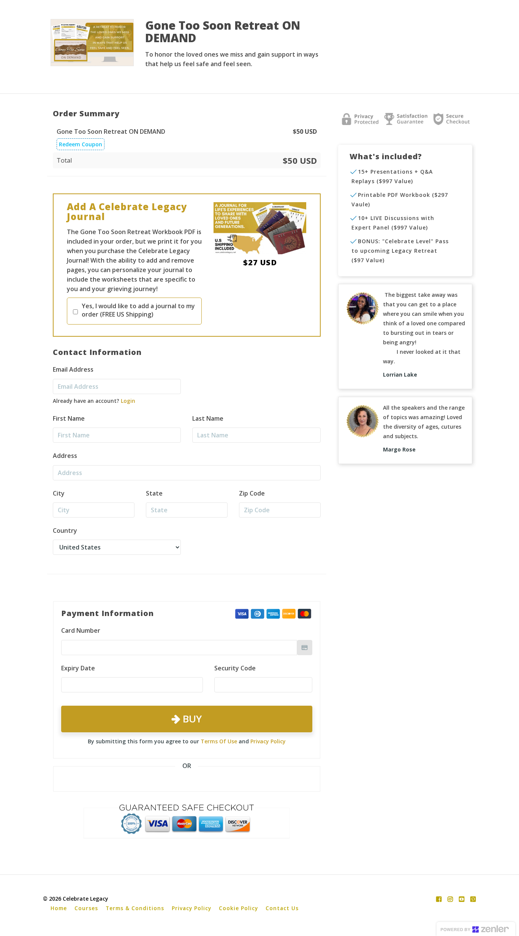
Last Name (207, 418)
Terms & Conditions (135, 908)
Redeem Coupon (80, 144)
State (154, 493)
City (59, 493)
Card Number (80, 630)
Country (65, 530)
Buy (191, 718)
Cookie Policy (238, 908)
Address (65, 455)
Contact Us (282, 908)
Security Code (235, 668)
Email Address (73, 369)
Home (59, 908)
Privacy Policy (268, 741)
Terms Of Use (219, 741)
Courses (86, 908)
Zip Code (252, 493)
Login (128, 400)
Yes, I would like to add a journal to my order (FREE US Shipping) (138, 310)
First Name (69, 418)
